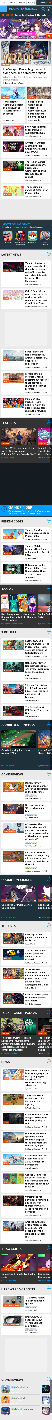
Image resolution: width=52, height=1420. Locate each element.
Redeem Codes (12, 521)
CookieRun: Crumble (17, 879)
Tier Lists (8, 632)
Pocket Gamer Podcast (20, 1012)
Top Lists (8, 926)
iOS (3, 3)
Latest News (11, 254)
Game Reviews (12, 774)
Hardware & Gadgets (18, 1289)
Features (8, 423)
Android (11, 3)
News (30, 3)
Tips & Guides (11, 1249)
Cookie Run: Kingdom (24, 15)
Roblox (22, 3)
